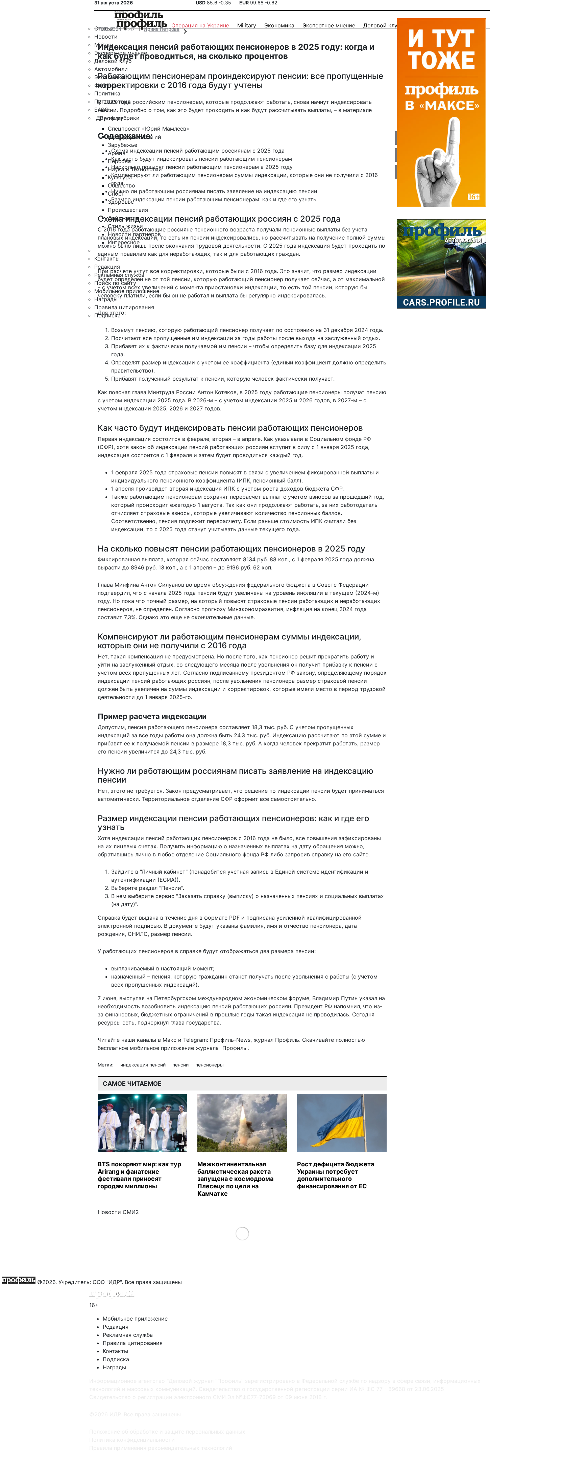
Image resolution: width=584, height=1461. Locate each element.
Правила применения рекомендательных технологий (160, 1447)
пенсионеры (209, 1064)
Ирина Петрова (161, 28)
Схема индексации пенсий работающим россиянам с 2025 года (198, 150)
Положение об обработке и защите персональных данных (167, 1431)
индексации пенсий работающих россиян (154, 680)
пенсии (181, 1064)
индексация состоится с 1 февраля (145, 455)
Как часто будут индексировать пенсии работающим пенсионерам (201, 158)
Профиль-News (230, 1039)
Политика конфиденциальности (132, 1439)
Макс (169, 1039)
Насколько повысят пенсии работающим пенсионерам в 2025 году (202, 166)
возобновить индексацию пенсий (186, 1006)
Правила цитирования (133, 1343)
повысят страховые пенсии (260, 601)
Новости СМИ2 (118, 1212)
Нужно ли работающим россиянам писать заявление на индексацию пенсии (214, 191)
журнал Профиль (276, 1039)
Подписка (116, 1359)
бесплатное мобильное (128, 1047)
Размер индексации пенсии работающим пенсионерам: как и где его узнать (213, 199)
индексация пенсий (143, 1064)
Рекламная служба (128, 1334)
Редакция (115, 1326)
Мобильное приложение (135, 1318)
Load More (242, 1233)
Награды (114, 1367)
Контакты (115, 1351)
